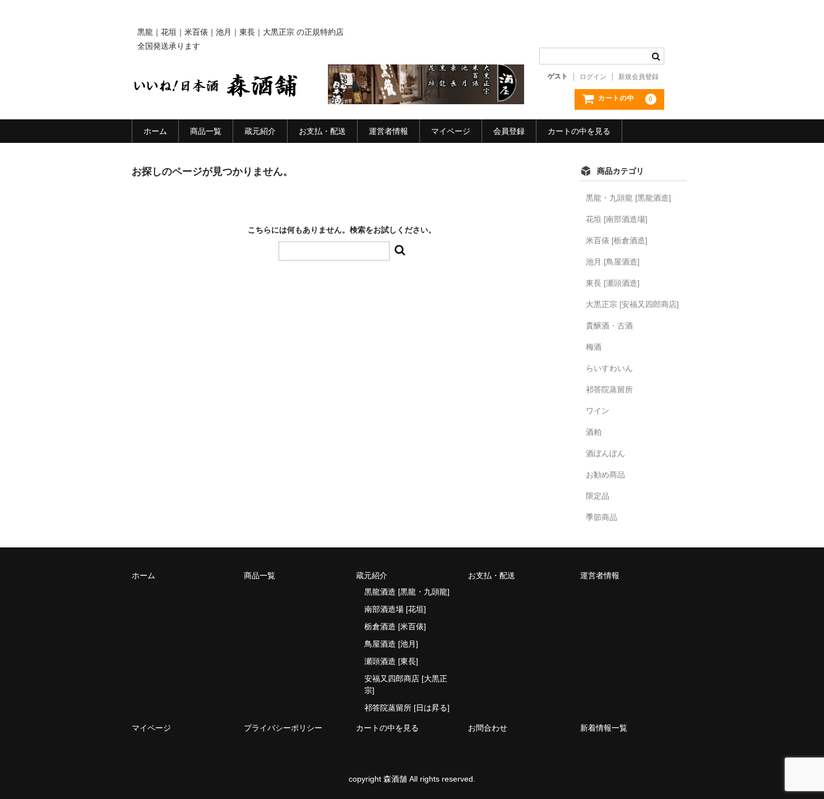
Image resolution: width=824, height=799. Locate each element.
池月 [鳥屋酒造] (613, 261)
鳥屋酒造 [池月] (391, 643)
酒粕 (593, 432)
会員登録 (509, 131)
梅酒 (593, 346)
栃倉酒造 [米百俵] (395, 626)
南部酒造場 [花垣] (395, 609)
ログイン (593, 77)
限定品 (597, 495)
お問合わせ (487, 727)
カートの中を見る (579, 131)
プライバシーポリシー (283, 727)
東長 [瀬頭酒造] (613, 282)
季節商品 (601, 517)
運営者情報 (388, 131)
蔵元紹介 (260, 131)
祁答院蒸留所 (609, 389)
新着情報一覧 (603, 727)
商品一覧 (205, 131)
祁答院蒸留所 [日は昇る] (407, 707)
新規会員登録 (638, 77)
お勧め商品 (605, 474)
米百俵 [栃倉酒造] (616, 240)
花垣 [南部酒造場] (616, 219)
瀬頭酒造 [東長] (391, 661)
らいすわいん (609, 368)
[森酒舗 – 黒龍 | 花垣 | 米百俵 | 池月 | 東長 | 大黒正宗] (216, 88)
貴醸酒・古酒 (609, 325)
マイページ (450, 131)
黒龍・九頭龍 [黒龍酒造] (628, 197)
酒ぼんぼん (605, 453)
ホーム (155, 131)
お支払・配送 (322, 131)
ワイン (597, 410)
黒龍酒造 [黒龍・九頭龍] (407, 591)
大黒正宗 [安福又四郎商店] (632, 304)
